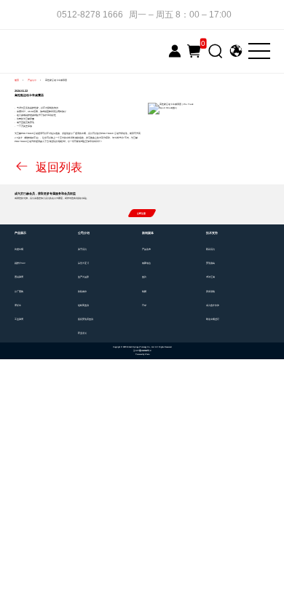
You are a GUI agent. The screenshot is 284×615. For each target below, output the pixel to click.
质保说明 (210, 292)
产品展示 (32, 80)
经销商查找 (83, 306)
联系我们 (210, 249)
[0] (194, 51)
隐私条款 (82, 292)
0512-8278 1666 (90, 14)
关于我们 (82, 249)
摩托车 (18, 306)
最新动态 (146, 263)
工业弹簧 (19, 319)
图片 (144, 277)
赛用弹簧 (19, 277)
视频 (144, 292)
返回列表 (57, 167)
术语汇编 (210, 277)
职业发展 (82, 333)
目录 (144, 306)
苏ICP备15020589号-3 (142, 351)
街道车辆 (19, 249)
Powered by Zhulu (142, 354)
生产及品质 (83, 277)
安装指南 (210, 263)
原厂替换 (19, 292)
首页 (17, 80)
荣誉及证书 (83, 263)
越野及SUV (20, 263)
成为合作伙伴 (212, 306)
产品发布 (146, 249)
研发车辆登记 (212, 319)
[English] (235, 51)
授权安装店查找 (85, 319)
